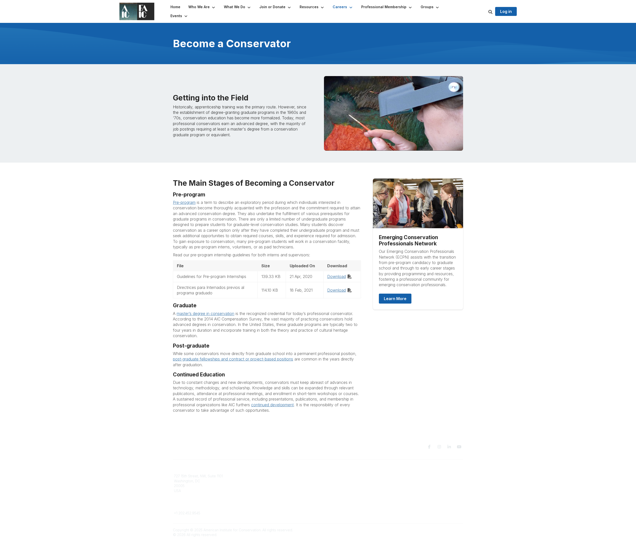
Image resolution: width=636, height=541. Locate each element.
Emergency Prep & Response (345, 500)
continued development (272, 404)
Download (336, 276)
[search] (484, 11)
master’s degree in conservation (205, 313)
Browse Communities (264, 481)
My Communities (260, 476)
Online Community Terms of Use (421, 481)
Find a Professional (336, 491)
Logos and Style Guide (413, 486)
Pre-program (184, 202)
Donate (327, 481)
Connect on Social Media (415, 491)
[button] (202, 6)
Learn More (395, 298)
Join (324, 476)
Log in (506, 11)
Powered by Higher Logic (442, 530)
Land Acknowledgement (414, 476)
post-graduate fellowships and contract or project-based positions (233, 359)
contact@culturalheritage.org (197, 505)
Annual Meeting (333, 486)
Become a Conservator (340, 496)
